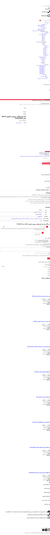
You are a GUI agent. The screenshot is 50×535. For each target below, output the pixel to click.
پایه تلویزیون (44, 24)
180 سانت (44, 53)
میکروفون (42, 62)
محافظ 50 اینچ (42, 71)
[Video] (43, 530)
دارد (41, 220)
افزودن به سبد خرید (46, 163)
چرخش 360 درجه (27, 218)
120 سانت (44, 49)
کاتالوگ (47, 77)
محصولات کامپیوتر (43, 57)
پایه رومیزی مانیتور (32, 156)
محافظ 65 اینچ (42, 73)
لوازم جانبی (46, 64)
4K (43, 42)
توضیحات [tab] (47, 189)
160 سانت (44, 52)
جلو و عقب (36, 218)
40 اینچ (43, 36)
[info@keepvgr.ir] (49, 15)
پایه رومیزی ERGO (39, 156)
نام (49, 252)
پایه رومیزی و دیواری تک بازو (24, 156)
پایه (47, 23)
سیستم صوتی (46, 45)
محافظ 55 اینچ (42, 72)
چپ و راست (32, 218)
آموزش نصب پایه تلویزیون (42, 78)
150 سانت (44, 51)
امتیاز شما (48, 246)
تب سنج (45, 55)
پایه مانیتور (44, 27)
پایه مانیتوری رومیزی (40, 29)
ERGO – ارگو (44, 33)
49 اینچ (43, 37)
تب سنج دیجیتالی (41, 56)
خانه (49, 104)
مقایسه (49, 302)
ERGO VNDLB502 (39, 214)
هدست (43, 63)
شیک (45, 46)
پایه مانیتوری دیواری (41, 28)
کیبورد (43, 60)
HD (43, 44)
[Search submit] (49, 6)
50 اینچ (43, 38)
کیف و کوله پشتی (43, 76)
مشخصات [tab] (42, 189)
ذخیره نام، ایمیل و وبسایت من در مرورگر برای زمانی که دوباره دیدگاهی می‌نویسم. (35, 255)
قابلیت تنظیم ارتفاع (21, 218)
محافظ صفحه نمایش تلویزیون (41, 65)
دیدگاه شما (48, 247)
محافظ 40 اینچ (42, 66)
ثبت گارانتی (46, 22)
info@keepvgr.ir (44, 15)
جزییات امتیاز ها (19, 122)
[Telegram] (46, 530)
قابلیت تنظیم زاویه (14, 218)
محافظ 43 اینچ (42, 68)
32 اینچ (43, 35)
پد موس (43, 58)
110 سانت (44, 48)
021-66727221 (45, 11)
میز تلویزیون (46, 47)
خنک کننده (42, 59)
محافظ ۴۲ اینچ (41, 67)
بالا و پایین (40, 218)
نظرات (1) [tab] (38, 189)
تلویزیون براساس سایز (42, 34)
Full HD (43, 43)
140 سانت (44, 50)
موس (43, 61)
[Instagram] (49, 530)
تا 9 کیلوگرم (40, 216)
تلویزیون (46, 32)
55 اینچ (43, 39)
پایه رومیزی (44, 156)
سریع (49, 304)
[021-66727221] (49, 11)
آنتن (45, 75)
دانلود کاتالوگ (47, 151)
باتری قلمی (44, 74)
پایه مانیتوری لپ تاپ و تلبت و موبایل (38, 30)
